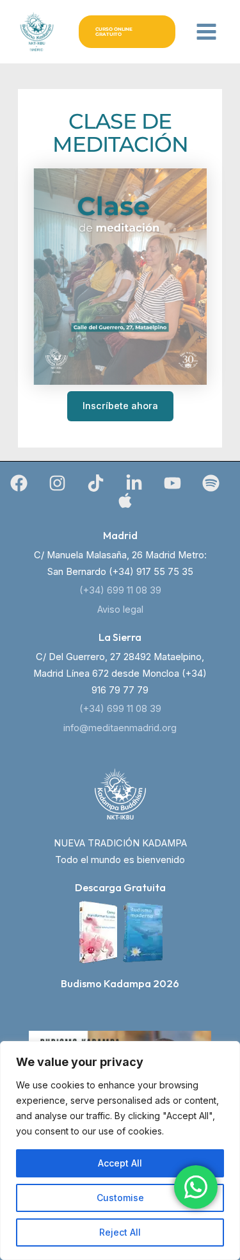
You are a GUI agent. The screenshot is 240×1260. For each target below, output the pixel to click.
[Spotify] (211, 483)
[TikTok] (95, 483)
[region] (120, 1150)
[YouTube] (172, 483)
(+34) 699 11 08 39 (120, 590)
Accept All (120, 1163)
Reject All (120, 1232)
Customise (120, 1197)
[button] (127, 31)
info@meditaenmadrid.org (120, 728)
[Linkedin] (134, 483)
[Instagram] (57, 483)
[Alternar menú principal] (206, 31)
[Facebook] (19, 483)
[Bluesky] (125, 500)
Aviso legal (120, 609)
